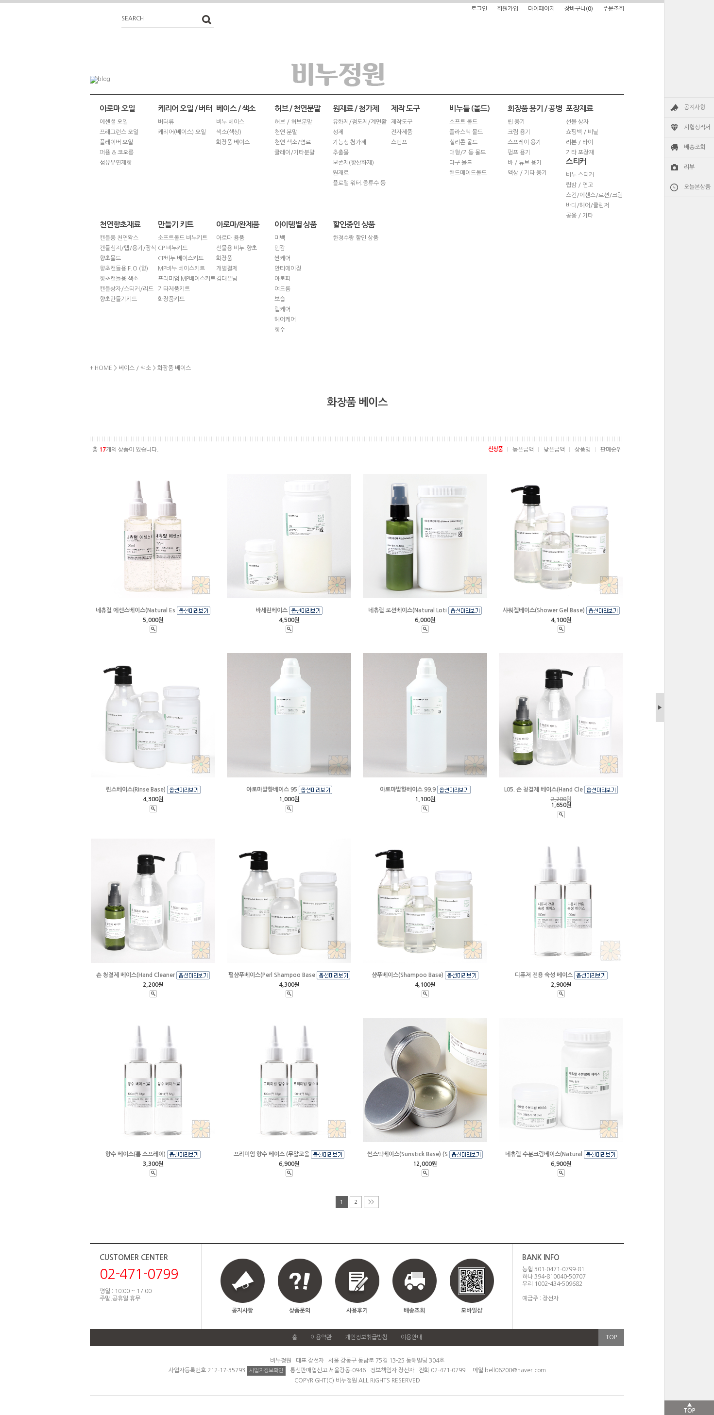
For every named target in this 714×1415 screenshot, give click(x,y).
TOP (611, 1337)
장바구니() (578, 9)
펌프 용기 (519, 152)
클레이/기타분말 (294, 152)
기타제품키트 (174, 289)
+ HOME (101, 368)
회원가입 (507, 9)
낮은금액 (554, 450)
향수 (279, 330)
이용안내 (411, 1337)
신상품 (495, 449)
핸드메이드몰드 (468, 173)
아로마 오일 (117, 108)
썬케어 (282, 258)
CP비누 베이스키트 (181, 258)
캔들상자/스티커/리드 (126, 289)
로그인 (479, 9)
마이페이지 (541, 9)
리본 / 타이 (579, 142)
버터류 (166, 122)
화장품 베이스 (233, 142)
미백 (279, 238)
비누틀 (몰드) (469, 108)
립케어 (282, 309)
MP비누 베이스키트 (181, 268)
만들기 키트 (175, 224)
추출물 (341, 152)
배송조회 (694, 147)
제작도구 (401, 122)
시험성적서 (697, 127)
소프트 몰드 (463, 122)
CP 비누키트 (172, 248)
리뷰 (689, 167)
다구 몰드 (460, 163)
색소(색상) (228, 132)
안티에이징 (287, 268)
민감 (279, 248)
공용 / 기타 (579, 216)
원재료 (341, 173)
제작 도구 (405, 108)
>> (371, 1202)
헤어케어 (285, 319)
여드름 (282, 289)
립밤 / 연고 (579, 185)
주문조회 (613, 9)
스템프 (399, 142)
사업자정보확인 (266, 1370)
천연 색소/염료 (292, 142)
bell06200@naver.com (515, 1370)
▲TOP (689, 1408)
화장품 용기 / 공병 (535, 108)
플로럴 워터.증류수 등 (359, 183)
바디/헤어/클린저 (587, 205)
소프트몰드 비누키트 (182, 238)
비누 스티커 (580, 175)
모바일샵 (471, 1311)
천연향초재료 (120, 224)
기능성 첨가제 (349, 142)
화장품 (224, 258)
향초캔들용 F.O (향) (124, 268)
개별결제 (227, 268)
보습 (279, 299)
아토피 (282, 279)
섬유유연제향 (116, 163)
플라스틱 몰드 (466, 132)
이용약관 (321, 1337)
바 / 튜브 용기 (525, 163)
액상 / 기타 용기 (527, 173)
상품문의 (299, 1311)
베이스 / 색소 (235, 108)
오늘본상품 (697, 187)
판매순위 (611, 450)
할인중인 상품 (354, 224)
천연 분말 (285, 132)
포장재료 (579, 108)
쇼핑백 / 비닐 (582, 132)
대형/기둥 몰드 (467, 152)
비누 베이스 (230, 122)
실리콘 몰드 (463, 142)
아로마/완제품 (237, 224)
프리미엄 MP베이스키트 (187, 279)
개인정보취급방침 (366, 1337)
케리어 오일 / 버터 (185, 108)
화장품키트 (171, 299)
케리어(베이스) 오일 (182, 132)
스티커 (576, 161)
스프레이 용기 (524, 142)
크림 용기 (519, 132)
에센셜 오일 (114, 122)
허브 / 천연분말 (297, 108)
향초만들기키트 (118, 299)
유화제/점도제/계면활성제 (360, 127)
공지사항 (694, 107)
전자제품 (401, 132)
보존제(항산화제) (353, 163)
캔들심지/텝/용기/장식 (128, 248)
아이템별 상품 (295, 224)
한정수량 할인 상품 (355, 238)
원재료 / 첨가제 (356, 108)
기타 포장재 (580, 152)
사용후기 (357, 1311)
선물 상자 (577, 122)
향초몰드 (110, 258)
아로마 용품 (230, 238)
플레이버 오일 (116, 142)
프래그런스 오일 (119, 132)
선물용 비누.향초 (236, 248)
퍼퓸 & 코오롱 (117, 152)
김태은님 (227, 279)
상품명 (583, 450)
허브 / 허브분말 (293, 122)
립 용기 (516, 122)
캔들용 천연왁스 (119, 238)
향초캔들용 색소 (119, 279)
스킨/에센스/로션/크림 (594, 195)
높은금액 (523, 450)
